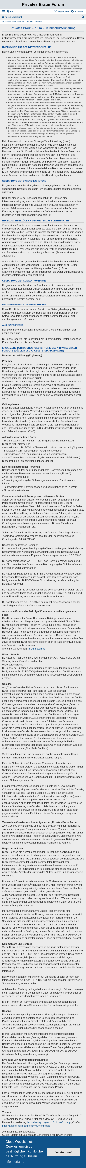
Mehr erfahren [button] (16, 1161)
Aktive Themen (34, 21)
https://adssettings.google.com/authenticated (26, 1125)
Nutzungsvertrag (36, 648)
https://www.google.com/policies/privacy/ (49, 1122)
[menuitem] (11, 11)
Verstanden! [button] (63, 1152)
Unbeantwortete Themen (13, 21)
